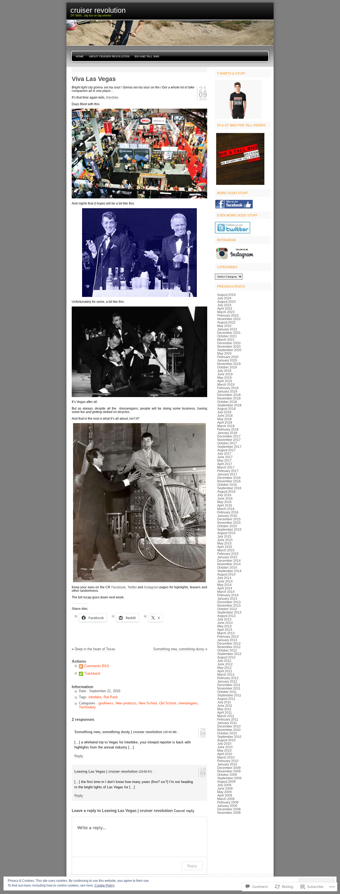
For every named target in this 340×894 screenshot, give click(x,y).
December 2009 (229, 767)
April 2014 (224, 588)
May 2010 (224, 750)
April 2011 (224, 712)
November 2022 (229, 319)
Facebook (118, 587)
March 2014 (226, 591)
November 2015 (229, 522)
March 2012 (226, 674)
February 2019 (228, 388)
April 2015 (224, 546)
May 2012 (224, 667)
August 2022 (226, 322)
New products (126, 703)
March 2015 (226, 550)
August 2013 (226, 616)
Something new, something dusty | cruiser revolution (118, 732)
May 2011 (224, 709)
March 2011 (225, 716)
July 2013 (224, 619)
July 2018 (224, 412)
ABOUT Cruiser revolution (109, 56)
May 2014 (224, 584)
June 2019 (225, 374)
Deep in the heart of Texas (95, 649)
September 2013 (229, 612)
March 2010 (226, 757)
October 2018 (227, 401)
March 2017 (226, 467)
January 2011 (227, 723)
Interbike (112, 97)
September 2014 (229, 571)
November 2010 (229, 729)
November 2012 (229, 647)
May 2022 (224, 325)
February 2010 (228, 761)
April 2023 (224, 308)
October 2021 (227, 336)
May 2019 (224, 377)
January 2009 (227, 805)
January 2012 (227, 681)
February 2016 (228, 512)
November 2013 (229, 605)
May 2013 (224, 626)
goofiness (106, 703)
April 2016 (224, 505)
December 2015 (229, 519)
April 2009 (224, 795)
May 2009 (224, 792)
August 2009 (226, 781)
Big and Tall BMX (147, 56)
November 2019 (229, 363)
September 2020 (229, 350)
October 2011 (227, 691)
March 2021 (226, 339)
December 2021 (229, 332)
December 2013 (229, 602)
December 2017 (229, 436)
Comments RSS (96, 666)
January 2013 (227, 640)
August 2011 (226, 698)
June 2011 (224, 705)
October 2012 (227, 650)
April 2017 (224, 464)
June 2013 (225, 622)
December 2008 (229, 809)
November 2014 (229, 564)
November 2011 (228, 688)
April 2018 (224, 422)
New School (148, 703)
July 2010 (224, 743)
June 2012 (225, 664)
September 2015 (229, 529)
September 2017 (229, 446)
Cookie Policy (104, 885)
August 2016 (226, 491)
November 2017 (229, 439)
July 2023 (224, 305)
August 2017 (226, 450)
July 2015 (224, 536)
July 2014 (224, 578)
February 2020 (228, 357)
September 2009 (229, 778)
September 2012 (229, 653)
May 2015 (224, 543)
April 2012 (224, 671)
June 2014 (225, 581)
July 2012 (224, 660)
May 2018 (224, 419)
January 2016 (227, 515)
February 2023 (228, 315)
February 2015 (228, 553)
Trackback (92, 673)
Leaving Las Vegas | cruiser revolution (106, 771)
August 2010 (226, 740)
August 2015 (226, 533)
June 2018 (225, 415)
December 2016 (229, 477)
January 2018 (227, 433)
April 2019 (224, 381)
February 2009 (228, 802)
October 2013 (227, 609)
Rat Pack (111, 697)
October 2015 (227, 526)
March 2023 (226, 312)
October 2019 (227, 367)
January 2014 (227, 598)
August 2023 (226, 301)
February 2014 (228, 595)
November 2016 (229, 481)
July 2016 (224, 495)
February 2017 (228, 470)
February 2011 (227, 719)
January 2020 (227, 360)
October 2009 (227, 774)
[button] (139, 153)
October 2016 (227, 484)
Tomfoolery (87, 707)
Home (80, 56)
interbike (94, 697)
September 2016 (229, 488)
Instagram (151, 587)
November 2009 (229, 771)
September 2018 (229, 405)
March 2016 (226, 508)
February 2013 (228, 636)
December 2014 (229, 560)
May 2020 (224, 353)
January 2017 (227, 474)
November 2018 (229, 398)
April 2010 (224, 754)
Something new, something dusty (178, 649)
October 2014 (227, 567)
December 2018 (229, 395)
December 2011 (228, 685)
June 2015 (225, 540)
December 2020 (229, 343)
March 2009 (226, 799)
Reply (78, 756)
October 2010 (227, 733)
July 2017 (224, 453)
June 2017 (225, 457)
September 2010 (229, 736)
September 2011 (229, 695)
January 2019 (227, 391)
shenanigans (188, 703)
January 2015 (227, 557)
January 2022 (227, 329)
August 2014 (226, 574)
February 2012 (228, 678)
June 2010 (225, 747)
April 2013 (224, 629)
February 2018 (228, 429)
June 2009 (225, 788)
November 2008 (229, 812)
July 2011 (224, 702)
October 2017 (227, 443)
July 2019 (224, 370)
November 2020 (229, 346)
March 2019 (226, 384)
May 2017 (224, 460)
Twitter (132, 587)
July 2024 (224, 298)
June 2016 (225, 498)
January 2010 (227, 764)
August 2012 (226, 657)
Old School (167, 703)
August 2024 (226, 294)
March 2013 (226, 633)
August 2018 (226, 408)
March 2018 (226, 426)
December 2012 (229, 643)
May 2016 (224, 502)
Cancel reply (184, 811)
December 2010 (229, 726)
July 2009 (224, 785)
